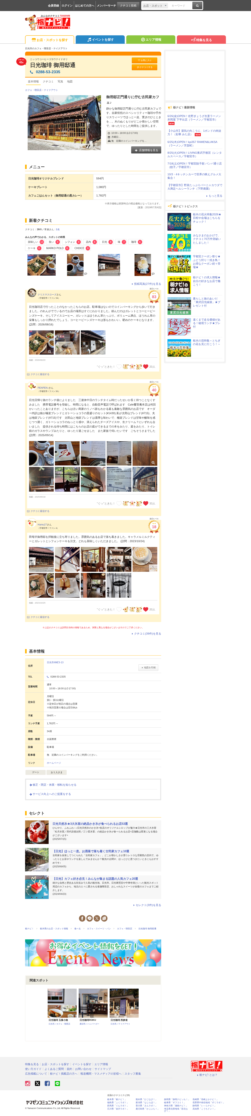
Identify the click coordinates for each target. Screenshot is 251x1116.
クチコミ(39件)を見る (147, 633)
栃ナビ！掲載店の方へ (63, 1073)
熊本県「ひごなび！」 (146, 1099)
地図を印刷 (150, 667)
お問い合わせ (83, 1068)
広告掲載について (36, 1073)
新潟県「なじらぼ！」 (146, 1102)
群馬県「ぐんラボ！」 (118, 1106)
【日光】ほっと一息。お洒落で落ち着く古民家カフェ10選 (91, 851)
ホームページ (54, 763)
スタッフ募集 (133, 1073)
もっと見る (215, 195)
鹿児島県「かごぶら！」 (147, 1109)
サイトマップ (103, 1068)
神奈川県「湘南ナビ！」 (176, 1106)
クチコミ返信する (40, 374)
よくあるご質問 (54, 1068)
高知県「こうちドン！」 (204, 1109)
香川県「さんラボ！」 (146, 1106)
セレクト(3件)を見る (148, 905)
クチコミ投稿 (128, 5)
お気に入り (146, 60)
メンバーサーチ (106, 5)
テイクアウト (51, 90)
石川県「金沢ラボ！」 (118, 1109)
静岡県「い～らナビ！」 (204, 1106)
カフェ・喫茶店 (33, 90)
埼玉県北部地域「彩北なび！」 (176, 1110)
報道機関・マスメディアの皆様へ (101, 1073)
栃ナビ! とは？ (208, 1074)
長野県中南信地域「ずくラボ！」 (209, 1102)
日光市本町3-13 (55, 662)
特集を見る (204, 40)
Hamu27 (42, 524)
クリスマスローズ (47, 294)
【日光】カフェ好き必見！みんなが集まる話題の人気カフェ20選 (95, 878)
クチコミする (146, 67)
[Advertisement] (195, 75)
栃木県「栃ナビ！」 (117, 1099)
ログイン (67, 5)
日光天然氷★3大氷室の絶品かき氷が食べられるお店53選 (90, 823)
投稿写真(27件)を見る (147, 283)
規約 (69, 1068)
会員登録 (53, 5)
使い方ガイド (33, 1068)
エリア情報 (153, 39)
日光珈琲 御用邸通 (52, 65)
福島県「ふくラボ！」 (118, 1102)
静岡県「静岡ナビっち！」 (177, 1099)
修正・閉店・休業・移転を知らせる (54, 784)
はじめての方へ (84, 5)
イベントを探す (103, 39)
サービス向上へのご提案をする (52, 793)
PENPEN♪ (43, 387)
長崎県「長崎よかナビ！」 (205, 1099)
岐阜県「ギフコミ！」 (175, 1102)
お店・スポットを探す (52, 40)
